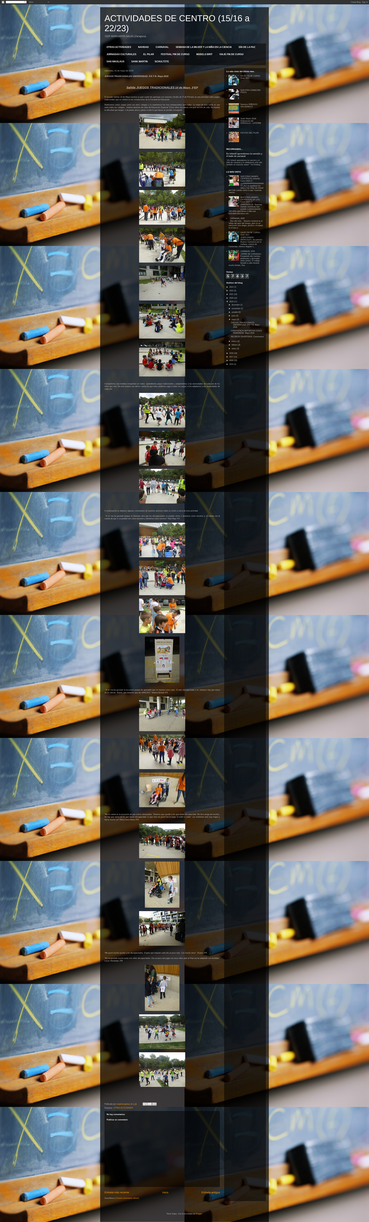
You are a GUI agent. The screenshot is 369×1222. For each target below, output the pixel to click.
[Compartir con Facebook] (152, 1104)
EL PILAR (148, 54)
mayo (234, 319)
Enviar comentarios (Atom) (128, 1198)
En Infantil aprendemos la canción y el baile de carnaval (244, 154)
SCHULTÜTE (162, 61)
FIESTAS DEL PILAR (249, 133)
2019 (231, 301)
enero (234, 348)
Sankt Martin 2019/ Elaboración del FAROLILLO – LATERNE (250, 121)
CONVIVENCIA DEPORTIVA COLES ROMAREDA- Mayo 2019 (246, 332)
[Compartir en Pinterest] (155, 1104)
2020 (231, 298)
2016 (231, 360)
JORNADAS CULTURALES (121, 54)
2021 (231, 294)
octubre (235, 312)
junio (234, 316)
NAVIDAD (143, 47)
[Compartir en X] (149, 1104)
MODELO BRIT (204, 54)
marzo (234, 341)
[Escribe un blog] (146, 1104)
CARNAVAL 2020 (237, 218)
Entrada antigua (211, 1192)
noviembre (236, 308)
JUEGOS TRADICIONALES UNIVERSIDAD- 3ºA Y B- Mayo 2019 (245, 325)
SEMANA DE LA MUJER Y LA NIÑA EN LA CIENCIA (204, 47)
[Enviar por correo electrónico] (144, 1104)
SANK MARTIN (139, 61)
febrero (235, 345)
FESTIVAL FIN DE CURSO (175, 54)
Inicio (165, 1192)
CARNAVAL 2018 (247, 251)
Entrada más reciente (117, 1192)
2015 (231, 364)
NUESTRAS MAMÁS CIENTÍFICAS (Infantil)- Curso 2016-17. (250, 178)
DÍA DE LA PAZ (247, 47)
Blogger (199, 1214)
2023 (231, 287)
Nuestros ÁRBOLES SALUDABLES (248, 105)
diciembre (236, 305)
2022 (231, 291)
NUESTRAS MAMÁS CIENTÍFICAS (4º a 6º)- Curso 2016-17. (250, 199)
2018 (231, 353)
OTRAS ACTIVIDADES (119, 47)
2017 (231, 357)
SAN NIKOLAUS (115, 61)
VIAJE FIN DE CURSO (231, 54)
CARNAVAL (162, 47)
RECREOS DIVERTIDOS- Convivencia (247, 337)
